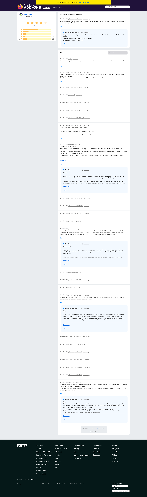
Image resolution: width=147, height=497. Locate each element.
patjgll (71, 144)
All (56, 467)
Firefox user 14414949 (75, 19)
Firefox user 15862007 (75, 213)
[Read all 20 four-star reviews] (37, 31)
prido (70, 287)
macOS (57, 455)
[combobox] (117, 7)
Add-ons (39, 445)
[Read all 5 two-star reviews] (37, 36)
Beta (75, 452)
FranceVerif (28, 14)
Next (103, 428)
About (38, 449)
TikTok (114, 455)
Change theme (116, 488)
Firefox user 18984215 (75, 87)
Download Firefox (61, 449)
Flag (61, 26)
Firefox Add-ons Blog (44, 452)
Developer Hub (41, 458)
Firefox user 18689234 (75, 102)
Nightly (76, 449)
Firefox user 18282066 (75, 367)
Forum (38, 467)
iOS (56, 458)
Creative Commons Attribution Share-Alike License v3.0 (74, 484)
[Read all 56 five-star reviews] (37, 29)
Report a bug (41, 471)
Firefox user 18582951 (75, 125)
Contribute (97, 452)
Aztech (71, 221)
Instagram (115, 449)
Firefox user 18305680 (75, 336)
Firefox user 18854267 (75, 110)
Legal (32, 479)
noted (33, 484)
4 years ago (86, 19)
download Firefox (84, 2)
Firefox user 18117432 (75, 206)
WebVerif (29, 17)
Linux (57, 464)
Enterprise (77, 459)
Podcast (115, 461)
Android (58, 461)
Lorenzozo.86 (73, 344)
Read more (63, 160)
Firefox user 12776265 (75, 295)
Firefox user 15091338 (75, 352)
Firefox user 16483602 (75, 280)
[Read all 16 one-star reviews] (37, 39)
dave (70, 229)
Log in (128, 2)
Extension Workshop (43, 455)
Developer (96, 455)
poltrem (71, 272)
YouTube (115, 452)
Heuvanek (72, 95)
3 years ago (81, 344)
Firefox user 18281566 (75, 375)
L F (70, 59)
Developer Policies (42, 461)
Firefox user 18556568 (75, 198)
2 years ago (86, 118)
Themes (54, 7)
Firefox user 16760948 (75, 118)
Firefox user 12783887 (75, 72)
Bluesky (114, 458)
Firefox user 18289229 (75, 359)
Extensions (46, 7)
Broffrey (71, 382)
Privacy (19, 479)
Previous (85, 428)
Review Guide (41, 474)
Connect (96, 449)
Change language (117, 483)
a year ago (74, 59)
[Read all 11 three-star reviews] (37, 34)
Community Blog (42, 464)
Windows (58, 452)
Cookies (26, 479)
